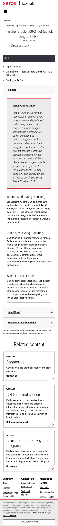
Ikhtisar (12, 90)
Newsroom (44, 487)
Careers (6, 488)
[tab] (29, 90)
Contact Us (27, 478)
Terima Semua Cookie (29, 522)
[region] (29, 512)
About (5, 483)
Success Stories (47, 492)
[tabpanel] (29, 201)
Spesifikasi (14, 312)
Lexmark (8, 478)
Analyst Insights (47, 497)
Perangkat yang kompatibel (22, 322)
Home (36, 4)
